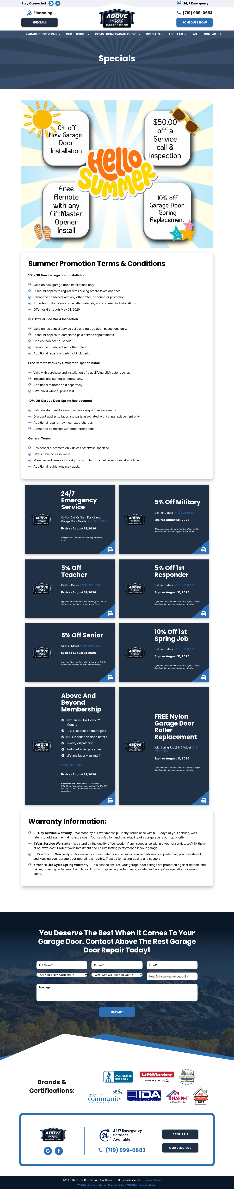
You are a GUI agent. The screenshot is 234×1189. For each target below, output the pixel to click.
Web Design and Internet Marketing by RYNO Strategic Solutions (116, 1185)
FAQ (194, 34)
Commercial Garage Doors (116, 34)
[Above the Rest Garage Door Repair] (117, 19)
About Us (175, 34)
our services (180, 1148)
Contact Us (213, 34)
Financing (43, 13)
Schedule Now (194, 22)
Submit (117, 1012)
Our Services (76, 34)
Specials (39, 22)
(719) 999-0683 (197, 13)
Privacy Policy (153, 1180)
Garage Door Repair (41, 34)
